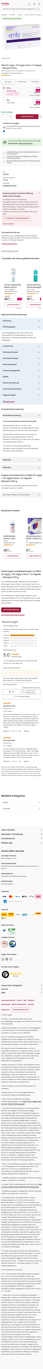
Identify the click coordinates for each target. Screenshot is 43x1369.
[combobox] (21, 9)
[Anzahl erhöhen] (10, 116)
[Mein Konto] (29, 4)
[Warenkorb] (34, 4)
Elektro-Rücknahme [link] (19, 1004)
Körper (20, 15)
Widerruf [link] (31, 1000)
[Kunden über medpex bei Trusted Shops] (12, 974)
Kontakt (31, 1004)
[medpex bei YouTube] (10, 959)
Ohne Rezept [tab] (8, 82)
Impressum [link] (5, 1010)
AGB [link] (24, 1000)
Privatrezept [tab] (35, 82)
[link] (4, 943)
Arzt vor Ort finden (8, 223)
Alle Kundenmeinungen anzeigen (13, 615)
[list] (21, 37)
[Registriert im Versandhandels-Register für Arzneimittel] (12, 931)
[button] (16, 218)
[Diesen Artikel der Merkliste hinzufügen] (40, 116)
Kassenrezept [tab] (22, 82)
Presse (19, 1000)
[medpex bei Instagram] (6, 959)
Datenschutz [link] (5, 1004)
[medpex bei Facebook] (2, 959)
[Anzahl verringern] (3, 116)
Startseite (4, 15)
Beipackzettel (10, 401)
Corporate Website (8, 1000)
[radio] (4, 88)
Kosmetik (12, 15)
